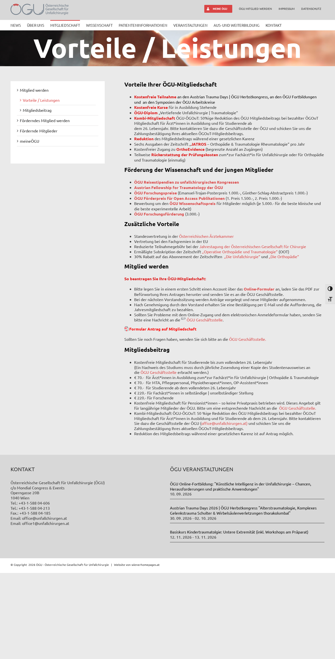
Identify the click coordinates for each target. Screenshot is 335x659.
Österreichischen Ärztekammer (206, 236)
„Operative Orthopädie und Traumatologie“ (240, 251)
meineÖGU (29, 141)
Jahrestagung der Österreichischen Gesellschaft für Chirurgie (252, 246)
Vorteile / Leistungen (41, 100)
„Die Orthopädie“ (284, 256)
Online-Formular (259, 288)
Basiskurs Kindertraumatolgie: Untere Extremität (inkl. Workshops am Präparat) (239, 531)
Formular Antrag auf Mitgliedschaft (162, 328)
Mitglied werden (34, 90)
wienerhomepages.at (145, 565)
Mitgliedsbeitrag (37, 110)
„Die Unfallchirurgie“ (242, 256)
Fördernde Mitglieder (38, 130)
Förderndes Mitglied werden (45, 120)
